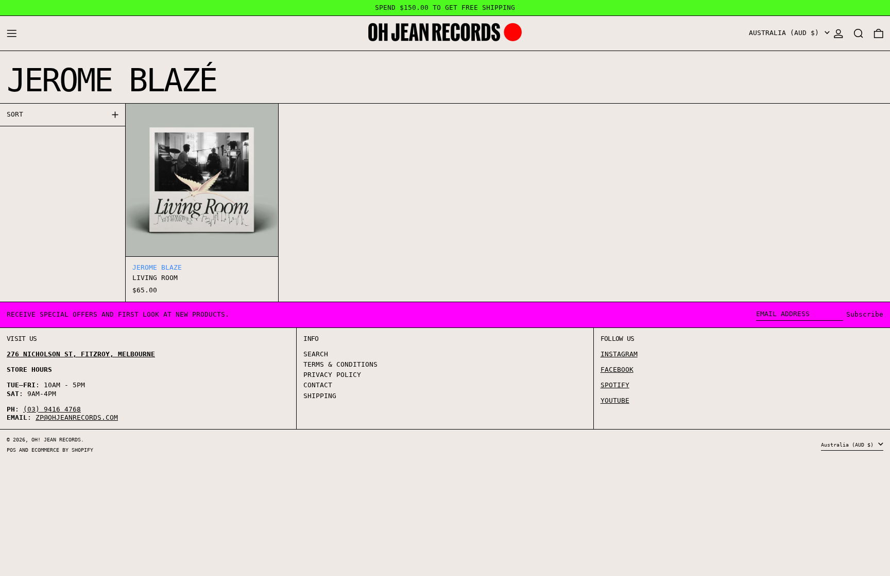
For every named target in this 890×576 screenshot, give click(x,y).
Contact (317, 385)
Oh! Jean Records (56, 439)
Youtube (615, 400)
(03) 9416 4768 (52, 409)
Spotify (615, 385)
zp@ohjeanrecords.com (77, 417)
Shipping (319, 396)
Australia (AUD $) (786, 33)
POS (11, 450)
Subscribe (864, 314)
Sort (15, 114)
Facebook (617, 369)
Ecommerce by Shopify (62, 450)
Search (315, 354)
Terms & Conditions (340, 364)
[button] (858, 33)
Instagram (619, 354)
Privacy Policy (332, 374)
